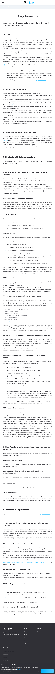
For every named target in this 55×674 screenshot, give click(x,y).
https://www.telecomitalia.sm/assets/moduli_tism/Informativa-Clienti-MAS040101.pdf (24, 563)
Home (4, 7)
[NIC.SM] (28, 2)
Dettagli (19, 669)
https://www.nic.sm (41, 80)
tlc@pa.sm (5, 65)
